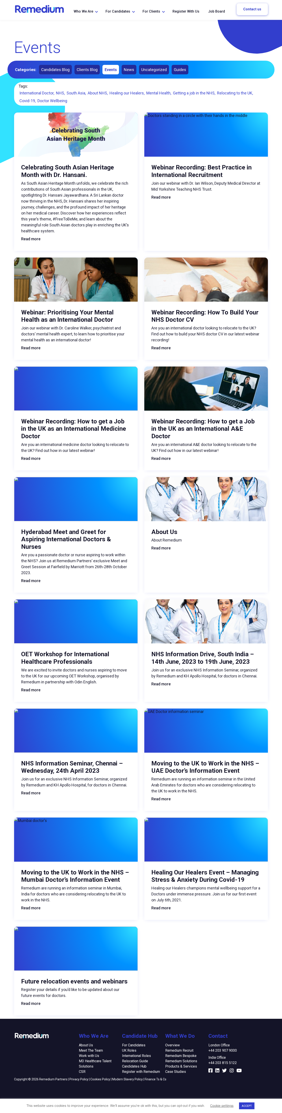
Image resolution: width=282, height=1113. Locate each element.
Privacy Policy (78, 1079)
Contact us (252, 9)
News (129, 69)
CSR (82, 1072)
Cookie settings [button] (222, 1106)
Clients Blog (87, 69)
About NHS (97, 93)
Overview (172, 1045)
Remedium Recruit (179, 1050)
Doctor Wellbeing (52, 100)
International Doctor (36, 93)
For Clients (151, 11)
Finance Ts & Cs (155, 1079)
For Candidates (118, 11)
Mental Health (158, 93)
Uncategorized (154, 69)
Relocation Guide (135, 1061)
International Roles (136, 1056)
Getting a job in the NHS (194, 93)
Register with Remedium (141, 1072)
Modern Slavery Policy (127, 1079)
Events (111, 69)
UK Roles (129, 1050)
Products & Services (181, 1066)
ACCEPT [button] (247, 1105)
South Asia (76, 93)
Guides (180, 69)
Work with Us (89, 1056)
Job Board (216, 11)
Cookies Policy (100, 1079)
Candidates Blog (55, 69)
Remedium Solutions (181, 1061)
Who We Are (83, 11)
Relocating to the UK (234, 93)
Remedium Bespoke (181, 1056)
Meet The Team (91, 1050)
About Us (86, 1045)
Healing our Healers (126, 93)
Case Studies (175, 1072)
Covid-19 (27, 100)
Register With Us (186, 11)
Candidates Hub (134, 1066)
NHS (60, 93)
